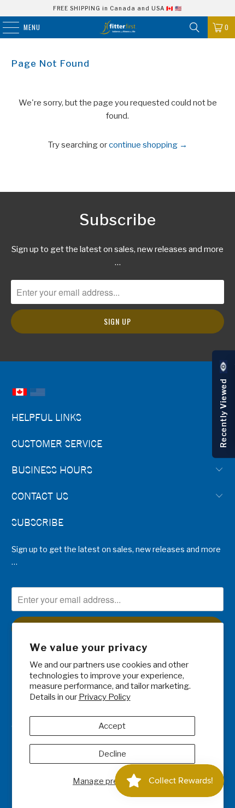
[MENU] (5, 27)
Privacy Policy (105, 697)
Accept (112, 726)
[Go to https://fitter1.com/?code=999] (38, 397)
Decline (112, 754)
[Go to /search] (194, 27)
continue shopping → (148, 145)
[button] (223, 404)
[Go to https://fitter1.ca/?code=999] (19, 397)
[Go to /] (118, 27)
